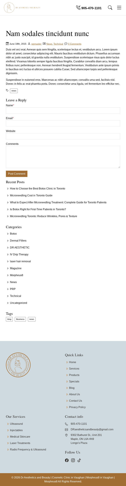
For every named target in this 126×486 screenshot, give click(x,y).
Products (74, 375)
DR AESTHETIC (20, 247)
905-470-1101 (91, 8)
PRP (13, 289)
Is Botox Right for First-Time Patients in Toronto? (38, 209)
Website (10, 131)
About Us (74, 394)
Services (74, 368)
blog (9, 319)
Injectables (16, 430)
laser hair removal (20, 261)
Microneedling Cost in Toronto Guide (31, 195)
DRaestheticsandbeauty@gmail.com (92, 429)
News (49, 44)
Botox (13, 233)
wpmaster (36, 44)
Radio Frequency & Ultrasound (28, 449)
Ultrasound (16, 423)
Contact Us (75, 400)
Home (72, 362)
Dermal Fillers (18, 240)
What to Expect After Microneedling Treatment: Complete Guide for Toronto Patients (58, 202)
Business (20, 319)
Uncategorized (18, 302)
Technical (58, 44)
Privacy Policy (77, 407)
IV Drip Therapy (19, 254)
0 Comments (74, 44)
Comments (12, 144)
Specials (74, 381)
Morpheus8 (16, 275)
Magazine (15, 268)
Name (10, 105)
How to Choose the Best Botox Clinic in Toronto (37, 188)
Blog (71, 387)
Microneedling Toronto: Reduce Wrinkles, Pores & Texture (43, 216)
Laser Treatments (20, 443)
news (13, 91)
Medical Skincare (20, 436)
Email (10, 118)
